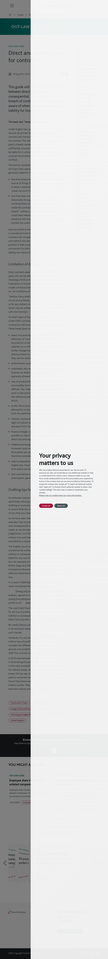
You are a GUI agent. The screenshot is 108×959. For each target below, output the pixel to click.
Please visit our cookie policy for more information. (60, 495)
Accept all (46, 505)
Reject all (61, 505)
